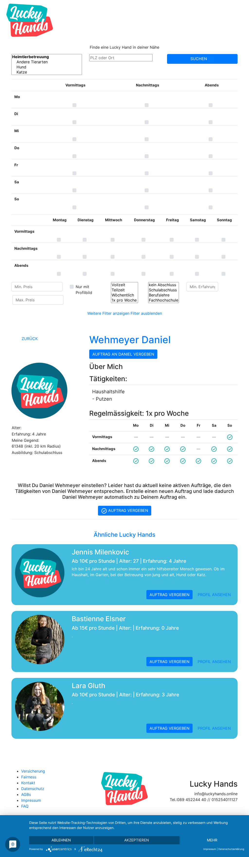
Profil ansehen (214, 594)
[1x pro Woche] (124, 300)
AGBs (26, 794)
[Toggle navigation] (238, 20)
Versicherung (33, 771)
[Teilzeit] (124, 290)
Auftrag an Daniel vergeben (123, 354)
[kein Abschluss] (163, 284)
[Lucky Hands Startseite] (29, 20)
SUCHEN (199, 58)
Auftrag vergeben (127, 510)
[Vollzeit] (124, 284)
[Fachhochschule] (163, 300)
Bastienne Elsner (99, 619)
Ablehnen (61, 840)
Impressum (31, 800)
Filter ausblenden (146, 313)
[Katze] (47, 72)
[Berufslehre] (163, 295)
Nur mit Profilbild (84, 289)
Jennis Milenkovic (100, 552)
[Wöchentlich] (124, 295)
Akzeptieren (136, 840)
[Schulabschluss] (163, 290)
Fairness (28, 776)
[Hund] (47, 67)
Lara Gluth (88, 686)
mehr (212, 840)
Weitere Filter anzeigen (108, 313)
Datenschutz (32, 788)
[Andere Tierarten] (47, 62)
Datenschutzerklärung (231, 849)
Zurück (29, 338)
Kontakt (28, 782)
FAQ (24, 806)
